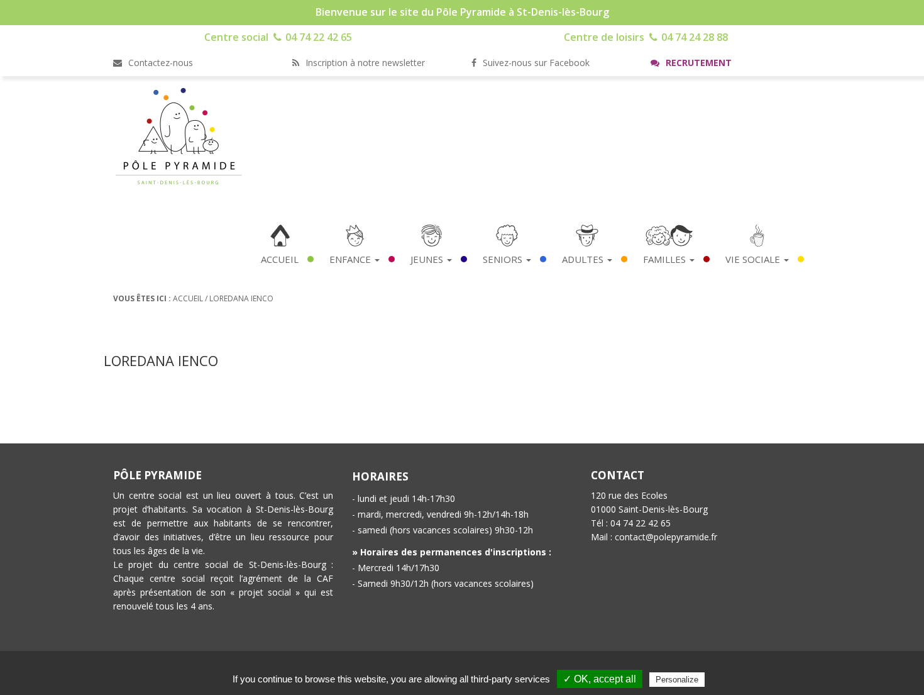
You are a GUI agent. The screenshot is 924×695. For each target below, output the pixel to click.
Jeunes (428, 259)
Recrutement (697, 63)
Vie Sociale (754, 259)
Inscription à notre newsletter (364, 63)
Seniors (504, 259)
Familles (665, 259)
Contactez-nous (159, 63)
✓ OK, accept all (599, 679)
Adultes (584, 259)
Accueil (280, 259)
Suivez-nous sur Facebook (535, 63)
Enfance (351, 259)
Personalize (677, 679)
